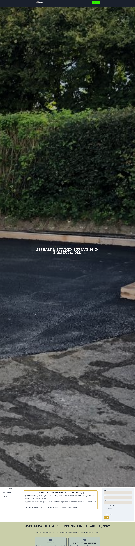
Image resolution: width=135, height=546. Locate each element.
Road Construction (108, 511)
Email (105, 495)
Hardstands (107, 513)
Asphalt (106, 507)
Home (78, 5)
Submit (106, 517)
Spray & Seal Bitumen (108, 508)
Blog (94, 5)
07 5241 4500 (96, 2)
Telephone (106, 500)
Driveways (106, 510)
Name (105, 490)
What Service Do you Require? (109, 505)
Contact (98, 5)
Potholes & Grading (108, 514)
